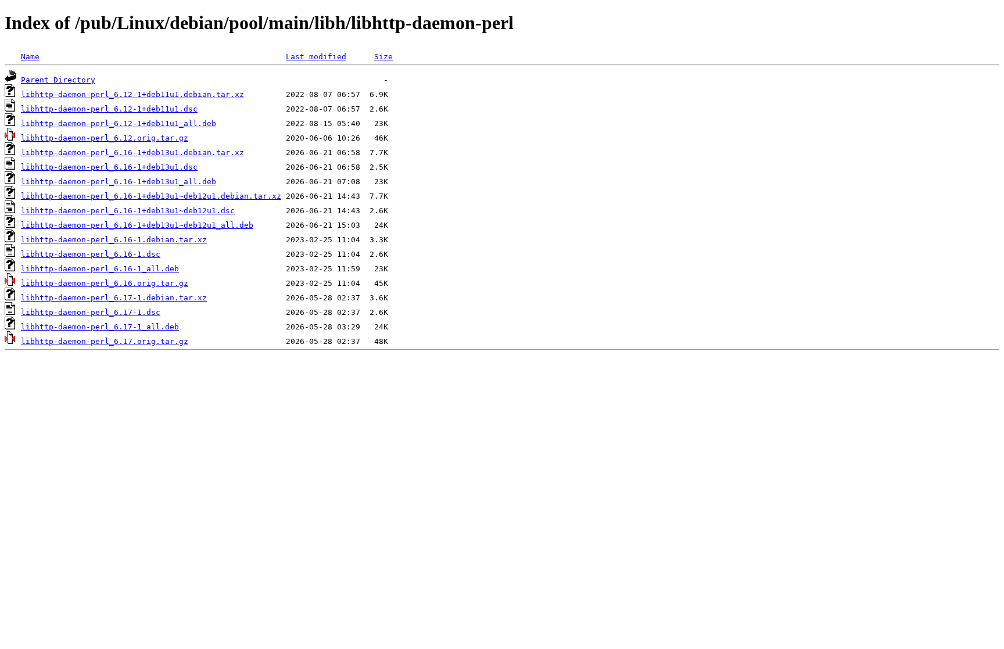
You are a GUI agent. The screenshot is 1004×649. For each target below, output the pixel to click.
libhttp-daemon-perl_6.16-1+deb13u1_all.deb (118, 181)
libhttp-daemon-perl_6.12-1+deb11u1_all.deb (118, 123)
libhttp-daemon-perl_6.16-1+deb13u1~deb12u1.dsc (128, 210)
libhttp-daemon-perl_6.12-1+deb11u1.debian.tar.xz (132, 94)
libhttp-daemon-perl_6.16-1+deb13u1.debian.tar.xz (132, 152)
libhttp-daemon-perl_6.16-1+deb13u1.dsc (109, 167)
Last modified (316, 56)
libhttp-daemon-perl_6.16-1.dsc (90, 254)
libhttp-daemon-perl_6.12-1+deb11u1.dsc (109, 109)
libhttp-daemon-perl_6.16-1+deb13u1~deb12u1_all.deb (137, 225)
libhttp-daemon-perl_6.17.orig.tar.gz (104, 341)
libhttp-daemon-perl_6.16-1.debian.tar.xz (114, 239)
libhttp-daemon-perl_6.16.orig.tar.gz (104, 283)
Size (383, 56)
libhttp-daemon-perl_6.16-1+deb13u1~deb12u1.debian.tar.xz (151, 196)
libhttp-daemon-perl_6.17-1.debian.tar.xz (114, 297)
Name (30, 56)
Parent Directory (58, 80)
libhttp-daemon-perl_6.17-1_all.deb (100, 326)
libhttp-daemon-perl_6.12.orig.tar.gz (104, 138)
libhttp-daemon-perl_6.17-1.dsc (90, 312)
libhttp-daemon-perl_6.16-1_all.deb (100, 268)
